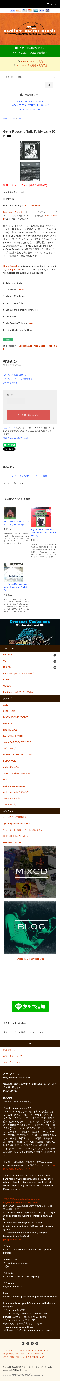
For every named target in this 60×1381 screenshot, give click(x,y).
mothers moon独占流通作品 (16, 792)
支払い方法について (11, 1350)
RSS (36, 1357)
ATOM (42, 1357)
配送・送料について (28, 1350)
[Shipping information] (14, 1239)
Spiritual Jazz (25, 346)
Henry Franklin (14, 269)
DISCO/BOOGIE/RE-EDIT (15, 717)
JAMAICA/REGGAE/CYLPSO (17, 742)
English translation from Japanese (20, 1202)
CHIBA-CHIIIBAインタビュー (16, 836)
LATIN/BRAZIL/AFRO (13, 736)
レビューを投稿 (40, 476)
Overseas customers (13, 842)
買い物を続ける (10, 382)
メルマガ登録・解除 (11, 1357)
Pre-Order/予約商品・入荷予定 (32, 65)
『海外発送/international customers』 (22, 1199)
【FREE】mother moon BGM (17, 824)
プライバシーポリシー (34, 1354)
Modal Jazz (39, 346)
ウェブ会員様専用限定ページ (16, 817)
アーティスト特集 (11, 798)
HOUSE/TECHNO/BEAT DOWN (18, 755)
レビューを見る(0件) (20, 476)
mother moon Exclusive (30, 109)
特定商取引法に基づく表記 (15, 438)
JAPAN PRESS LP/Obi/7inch (24, 105)
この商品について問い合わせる (17, 378)
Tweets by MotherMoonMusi (30, 958)
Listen (21, 289)
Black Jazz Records (31, 205)
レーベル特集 (9, 804)
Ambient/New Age (11, 767)
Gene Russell (10, 266)
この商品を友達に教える (14, 375)
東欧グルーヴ (9, 748)
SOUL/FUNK (9, 711)
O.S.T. (6, 780)
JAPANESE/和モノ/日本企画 (30, 101)
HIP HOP (7, 724)
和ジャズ (45, 105)
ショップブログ (26, 1357)
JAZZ (20, 119)
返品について (9, 427)
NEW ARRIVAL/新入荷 (32, 61)
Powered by (7, 1375)
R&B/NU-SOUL (10, 730)
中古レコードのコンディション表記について (24, 830)
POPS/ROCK (9, 761)
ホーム (6, 119)
